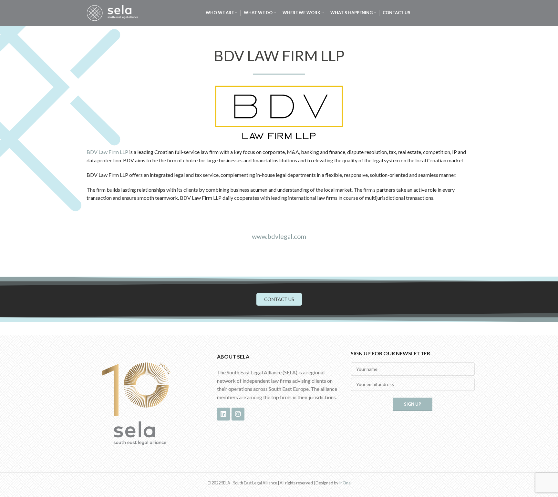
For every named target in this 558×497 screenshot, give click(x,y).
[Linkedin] (223, 414)
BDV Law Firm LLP (107, 152)
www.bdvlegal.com (279, 236)
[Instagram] (238, 414)
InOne (345, 482)
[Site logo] (112, 12)
